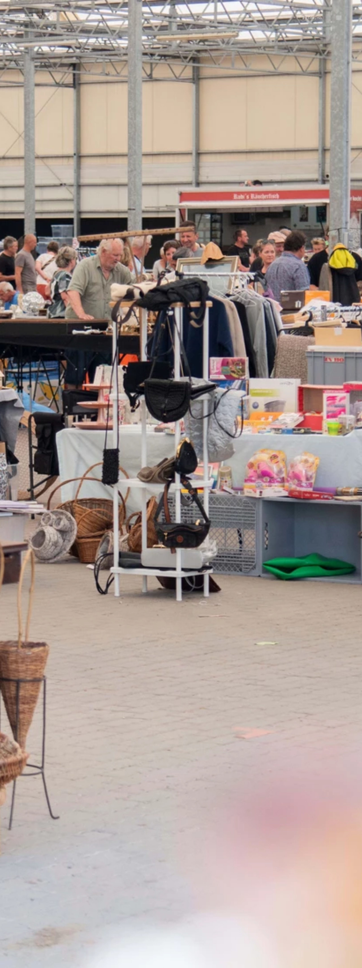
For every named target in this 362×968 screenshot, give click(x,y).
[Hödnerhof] (51, 17)
